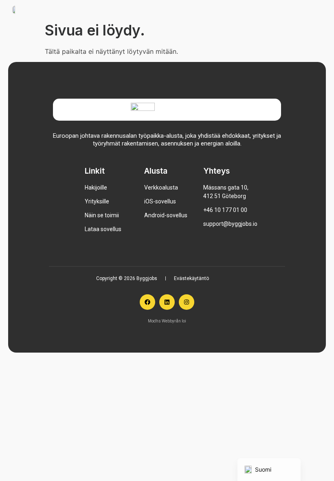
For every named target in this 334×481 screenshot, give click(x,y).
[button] (297, 9)
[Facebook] (147, 302)
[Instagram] (186, 302)
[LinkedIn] (167, 302)
